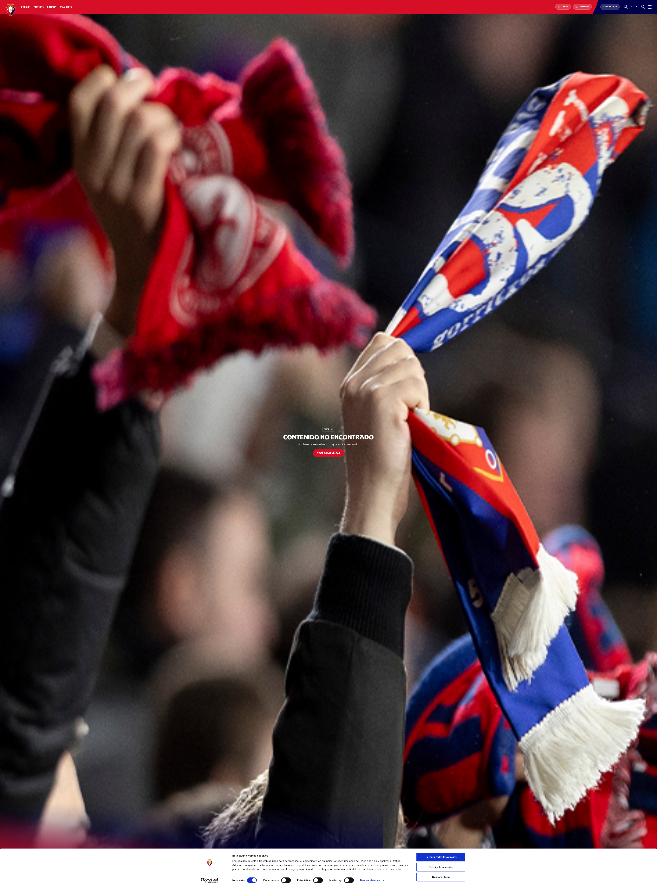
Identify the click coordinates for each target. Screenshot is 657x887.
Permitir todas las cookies (441, 857)
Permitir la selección (441, 867)
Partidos (39, 7)
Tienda (564, 6)
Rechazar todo (441, 877)
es (632, 6)
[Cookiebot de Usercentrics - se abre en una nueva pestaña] (210, 880)
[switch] (286, 880)
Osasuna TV (66, 7)
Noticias (51, 7)
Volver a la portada (328, 452)
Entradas (584, 6)
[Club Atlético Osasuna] (10, 9)
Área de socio (610, 6)
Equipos (25, 7)
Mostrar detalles (370, 880)
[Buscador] (643, 7)
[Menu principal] (650, 7)
